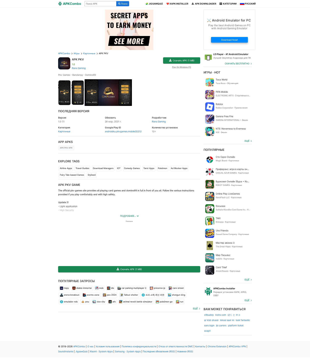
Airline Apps (66, 168)
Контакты (200, 346)
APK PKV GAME (69, 184)
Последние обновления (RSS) (159, 351)
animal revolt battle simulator (137, 301)
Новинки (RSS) (185, 351)
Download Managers (103, 168)
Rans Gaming (79, 68)
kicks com (220, 314)
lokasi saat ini (227, 320)
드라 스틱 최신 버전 (155, 295)
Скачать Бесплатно (237, 63)
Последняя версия (73, 111)
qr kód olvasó (211, 320)
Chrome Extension (217, 346)
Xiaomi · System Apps (101, 351)
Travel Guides (82, 168)
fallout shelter (131, 295)
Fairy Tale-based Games (72, 175)
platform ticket (235, 325)
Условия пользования (107, 346)
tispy (66, 288)
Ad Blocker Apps (179, 168)
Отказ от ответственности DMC (175, 346)
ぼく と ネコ (234, 314)
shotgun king (178, 295)
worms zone (93, 295)
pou (87, 301)
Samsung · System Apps (128, 351)
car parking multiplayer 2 (134, 288)
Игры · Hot (212, 72)
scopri (207, 330)
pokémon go (166, 301)
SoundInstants (65, 351)
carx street (178, 288)
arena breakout (71, 295)
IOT (118, 168)
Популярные (214, 149)
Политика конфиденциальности (139, 346)
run (181, 301)
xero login (209, 325)
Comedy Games (132, 168)
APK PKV (78, 59)
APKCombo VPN (237, 346)
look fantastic (243, 320)
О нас (90, 346)
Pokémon (162, 168)
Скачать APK (183, 60)
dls (112, 288)
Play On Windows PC (181, 67)
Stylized (92, 175)
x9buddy (209, 314)
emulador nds (71, 301)
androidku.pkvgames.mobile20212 (123, 131)
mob (101, 288)
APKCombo (64, 53)
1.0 (61, 121)
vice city (101, 301)
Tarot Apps (148, 168)
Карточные (64, 131)
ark (114, 301)
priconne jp (159, 288)
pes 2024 (111, 295)
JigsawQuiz (81, 351)
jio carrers (221, 325)
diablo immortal (84, 288)
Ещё (195, 308)
